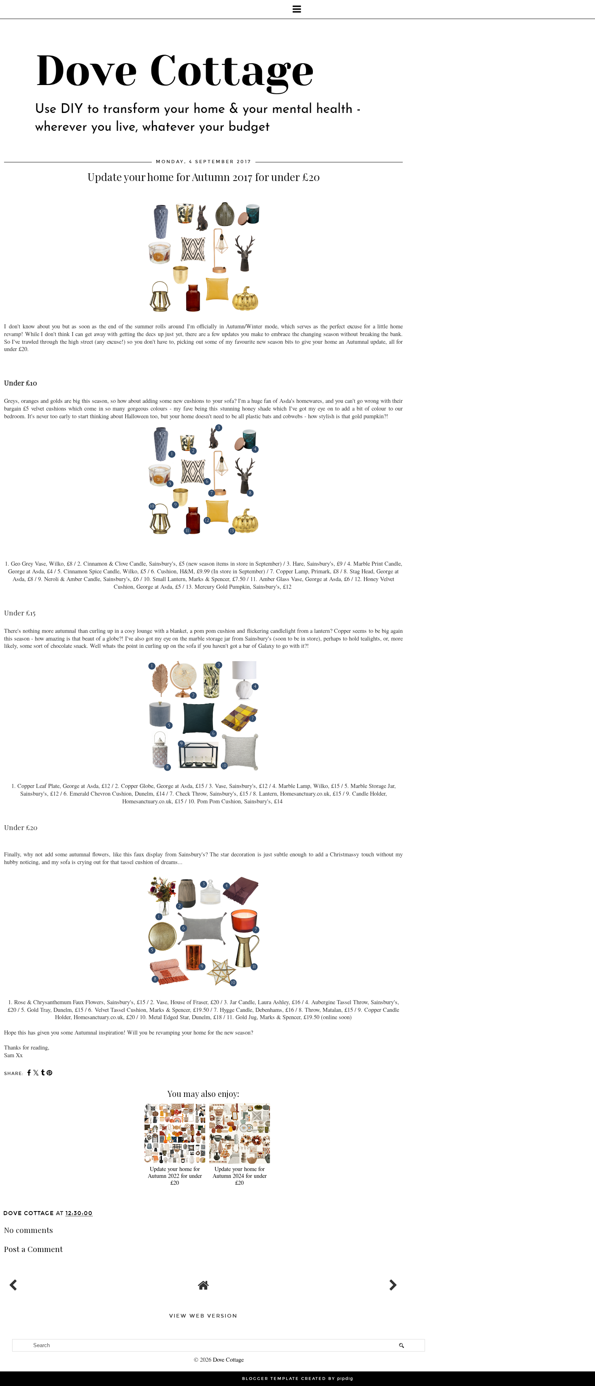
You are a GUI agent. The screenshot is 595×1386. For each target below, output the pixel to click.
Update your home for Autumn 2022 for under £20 (175, 1175)
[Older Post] (392, 1283)
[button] (297, 9)
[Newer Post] (14, 1283)
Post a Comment (33, 1249)
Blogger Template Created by (297, 1378)
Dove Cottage (228, 1359)
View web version (203, 1316)
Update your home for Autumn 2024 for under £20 (239, 1175)
